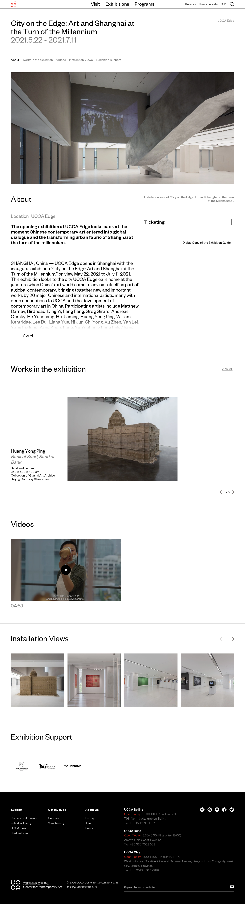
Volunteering (56, 823)
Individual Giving (21, 823)
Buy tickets (190, 4)
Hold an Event (20, 833)
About (15, 60)
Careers (53, 818)
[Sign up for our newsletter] (232, 886)
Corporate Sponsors (24, 818)
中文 (224, 4)
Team (89, 823)
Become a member (209, 4)
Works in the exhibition (37, 60)
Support (16, 809)
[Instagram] (217, 809)
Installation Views (81, 60)
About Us (92, 809)
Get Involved (57, 809)
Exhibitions (117, 4)
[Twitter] (231, 809)
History (90, 818)
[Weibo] (202, 809)
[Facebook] (224, 809)
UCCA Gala (18, 828)
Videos (61, 60)
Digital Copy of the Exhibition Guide (207, 242)
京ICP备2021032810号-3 (81, 886)
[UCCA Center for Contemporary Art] (13, 4)
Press (89, 828)
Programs (144, 4)
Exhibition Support (108, 60)
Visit (95, 4)
